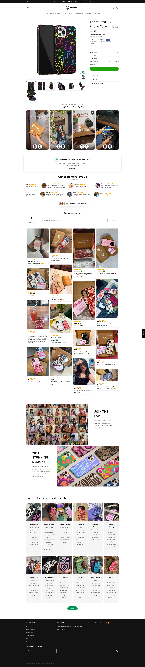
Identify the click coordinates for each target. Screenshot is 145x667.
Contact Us (29, 638)
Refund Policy (30, 626)
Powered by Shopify (37, 663)
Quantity (92, 43)
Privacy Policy (30, 632)
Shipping (98, 41)
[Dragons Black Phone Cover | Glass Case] (105, 146)
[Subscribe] (54, 651)
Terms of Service (30, 635)
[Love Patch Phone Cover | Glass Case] (82, 146)
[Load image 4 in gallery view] (61, 86)
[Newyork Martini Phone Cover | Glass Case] (40, 146)
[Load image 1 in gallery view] (31, 86)
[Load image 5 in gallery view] (71, 86)
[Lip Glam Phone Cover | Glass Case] (35, 146)
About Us (28, 641)
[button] (28, 8)
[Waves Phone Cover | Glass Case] (110, 146)
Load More (72, 399)
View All (72, 608)
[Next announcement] (90, 1)
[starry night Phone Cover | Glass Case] (58, 146)
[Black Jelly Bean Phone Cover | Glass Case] (63, 146)
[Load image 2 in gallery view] (41, 86)
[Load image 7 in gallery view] (31, 96)
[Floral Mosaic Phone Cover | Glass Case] (86, 146)
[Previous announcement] (54, 1)
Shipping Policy (30, 629)
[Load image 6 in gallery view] (81, 86)
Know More (72, 168)
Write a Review (113, 220)
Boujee (31, 663)
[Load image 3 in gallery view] (51, 86)
